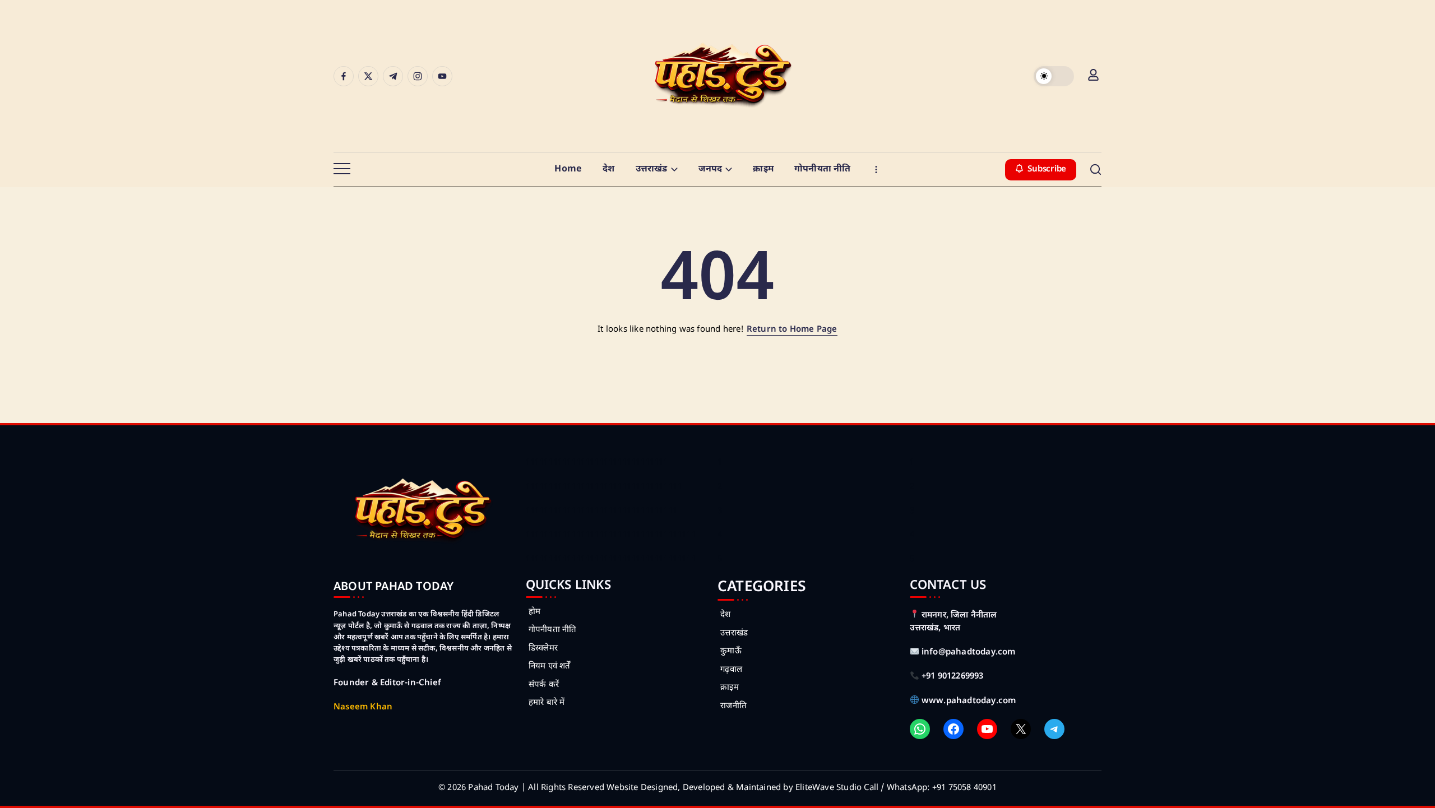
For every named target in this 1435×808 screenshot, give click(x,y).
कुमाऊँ (731, 651)
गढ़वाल (731, 670)
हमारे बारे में (547, 703)
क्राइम (729, 687)
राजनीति (733, 706)
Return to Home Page (792, 329)
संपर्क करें (544, 685)
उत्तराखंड (734, 633)
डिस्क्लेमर (543, 648)
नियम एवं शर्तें (550, 666)
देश (725, 615)
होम (534, 612)
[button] (1054, 76)
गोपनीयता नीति (553, 630)
